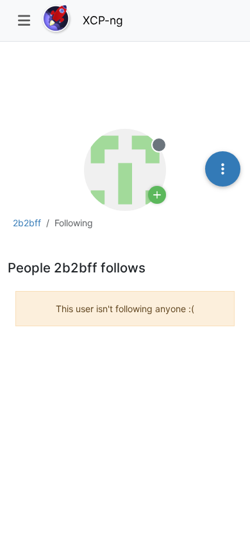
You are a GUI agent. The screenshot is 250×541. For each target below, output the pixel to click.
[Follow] (157, 195)
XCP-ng (103, 20)
